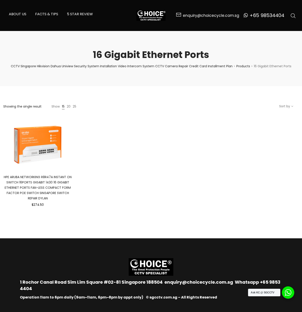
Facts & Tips (46, 14)
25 (74, 106)
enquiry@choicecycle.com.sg (198, 282)
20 (69, 106)
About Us (17, 14)
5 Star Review (80, 14)
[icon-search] (293, 15)
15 (63, 106)
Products (243, 66)
